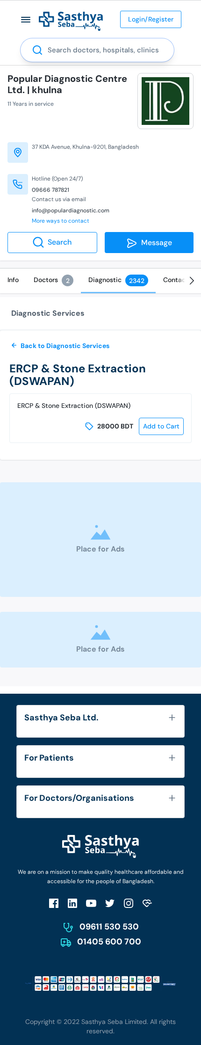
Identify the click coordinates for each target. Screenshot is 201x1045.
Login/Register (150, 19)
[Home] (71, 21)
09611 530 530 (109, 926)
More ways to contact (60, 221)
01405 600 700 (109, 941)
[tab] (13, 280)
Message (154, 242)
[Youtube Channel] (91, 903)
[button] (26, 19)
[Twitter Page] (109, 903)
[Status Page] (147, 903)
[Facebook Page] (53, 903)
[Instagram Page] (128, 903)
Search (60, 242)
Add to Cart (161, 426)
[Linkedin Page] (72, 903)
